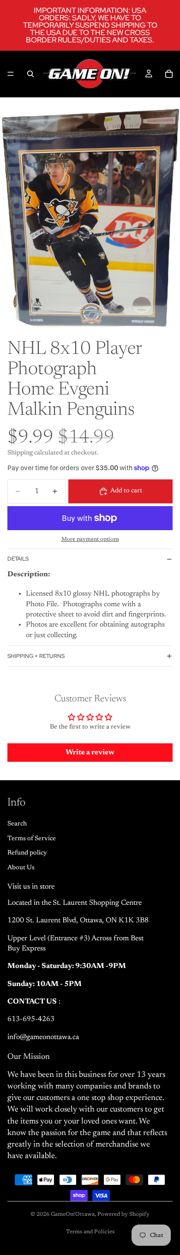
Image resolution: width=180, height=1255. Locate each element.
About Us (21, 868)
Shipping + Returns (36, 656)
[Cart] (169, 74)
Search (17, 824)
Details (18, 558)
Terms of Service (31, 839)
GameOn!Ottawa (73, 1214)
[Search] (30, 74)
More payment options (90, 539)
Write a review (90, 752)
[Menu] (10, 73)
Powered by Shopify (123, 1214)
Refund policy (27, 853)
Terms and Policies (90, 1232)
